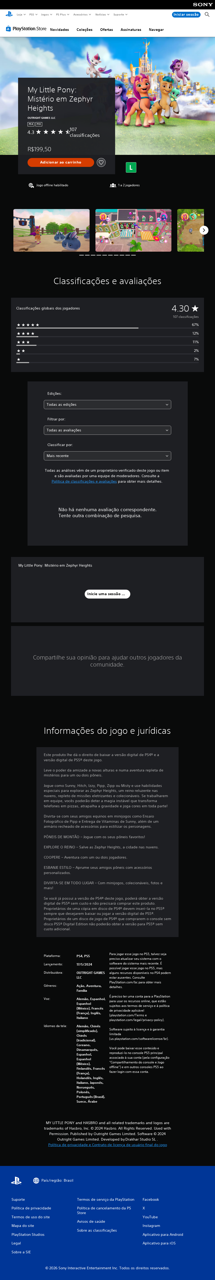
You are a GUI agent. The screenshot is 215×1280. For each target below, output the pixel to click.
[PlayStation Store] (27, 28)
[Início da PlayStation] (9, 14)
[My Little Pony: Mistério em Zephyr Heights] (51, 230)
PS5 (31, 14)
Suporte (119, 14)
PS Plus (61, 14)
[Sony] (203, 8)
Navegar (156, 29)
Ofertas (106, 29)
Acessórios (80, 14)
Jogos (45, 14)
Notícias (100, 14)
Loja (19, 14)
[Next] (204, 230)
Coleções (85, 29)
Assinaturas (131, 29)
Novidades (59, 29)
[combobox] (107, 404)
